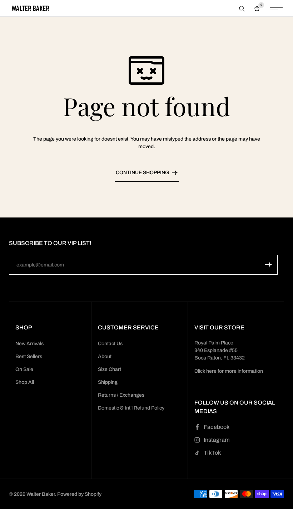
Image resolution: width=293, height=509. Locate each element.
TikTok (212, 453)
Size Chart (109, 369)
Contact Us (110, 343)
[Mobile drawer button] (276, 8)
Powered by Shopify (79, 494)
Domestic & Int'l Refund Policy (131, 408)
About (104, 356)
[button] (268, 264)
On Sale (24, 369)
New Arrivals (29, 343)
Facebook (216, 427)
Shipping (108, 382)
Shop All (24, 382)
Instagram (217, 440)
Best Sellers (28, 356)
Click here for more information (228, 371)
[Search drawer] (242, 8)
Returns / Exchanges (121, 395)
